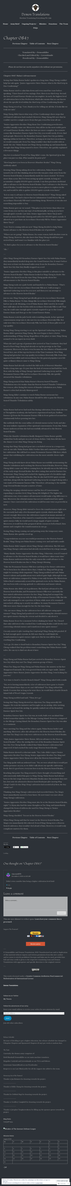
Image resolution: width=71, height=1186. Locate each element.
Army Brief (14, 24)
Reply (10, 888)
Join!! (8, 1018)
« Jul (5, 1167)
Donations (53, 24)
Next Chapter (53, 44)
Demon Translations (36, 14)
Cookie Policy (39, 1183)
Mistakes (42, 24)
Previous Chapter (19, 44)
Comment (61, 913)
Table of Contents (37, 44)
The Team (63, 24)
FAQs (35, 28)
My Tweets (7, 999)
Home (5, 24)
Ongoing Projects (29, 24)
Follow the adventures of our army (15, 1006)
